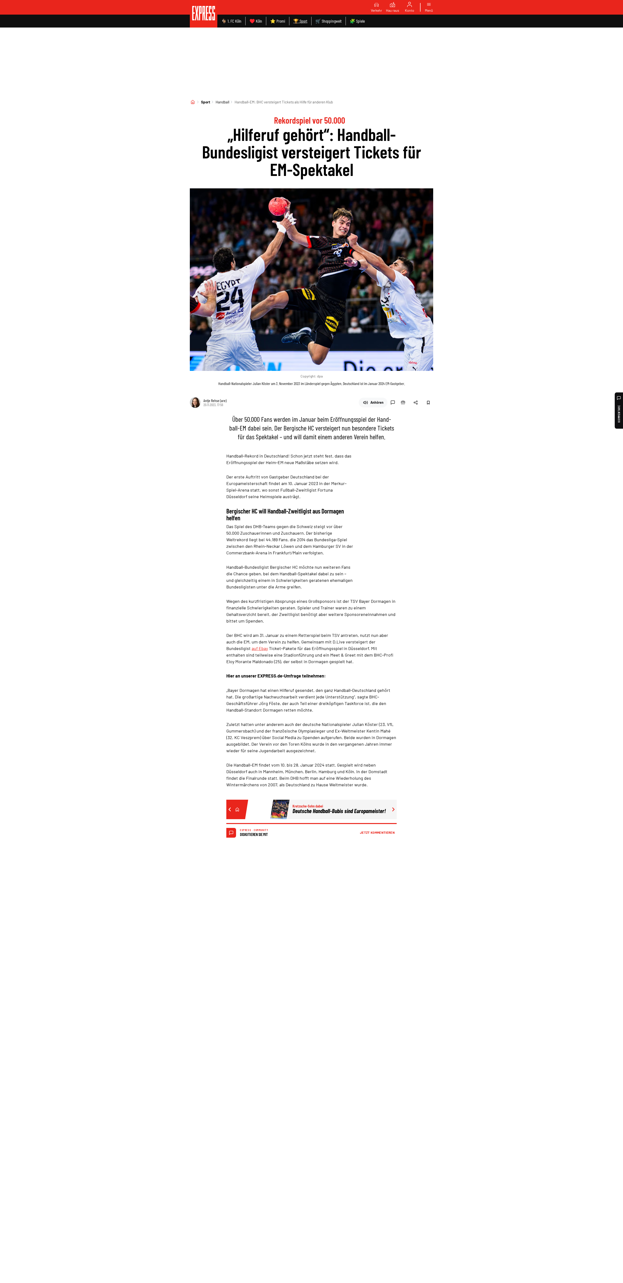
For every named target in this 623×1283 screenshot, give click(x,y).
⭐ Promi (277, 21)
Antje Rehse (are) (215, 400)
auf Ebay (260, 648)
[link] (203, 13)
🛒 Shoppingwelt (328, 21)
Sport (205, 102)
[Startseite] (193, 102)
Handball (222, 102)
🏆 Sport (300, 21)
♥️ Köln (255, 21)
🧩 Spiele (357, 21)
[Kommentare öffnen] (392, 402)
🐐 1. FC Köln (231, 21)
